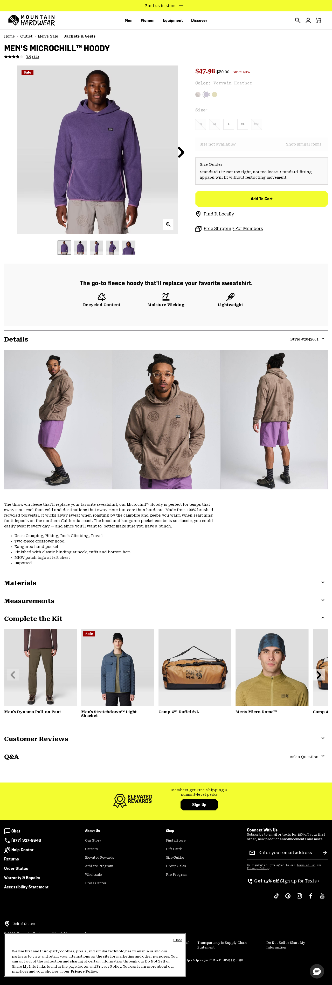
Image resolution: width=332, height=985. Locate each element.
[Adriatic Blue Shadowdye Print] (272, 667)
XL (243, 124)
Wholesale (93, 875)
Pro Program (176, 875)
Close (177, 940)
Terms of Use (306, 865)
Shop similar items (304, 144)
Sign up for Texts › (283, 881)
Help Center (22, 849)
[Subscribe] (325, 853)
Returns (11, 859)
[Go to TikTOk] (276, 898)
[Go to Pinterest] (288, 898)
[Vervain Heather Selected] (206, 94)
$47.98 (205, 71)
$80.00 (223, 71)
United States (23, 924)
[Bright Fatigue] (214, 94)
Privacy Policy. (84, 971)
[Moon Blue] (117, 667)
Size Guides (211, 164)
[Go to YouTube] (322, 898)
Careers (91, 849)
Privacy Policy (258, 868)
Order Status (16, 868)
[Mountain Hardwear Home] (31, 20)
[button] (181, 152)
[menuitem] (129, 20)
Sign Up (199, 804)
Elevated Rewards (99, 857)
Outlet (26, 36)
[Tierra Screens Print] (198, 94)
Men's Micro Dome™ (256, 712)
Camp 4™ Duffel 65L (178, 712)
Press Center (95, 883)
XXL (257, 124)
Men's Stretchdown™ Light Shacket (109, 714)
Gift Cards (174, 849)
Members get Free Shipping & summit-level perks (199, 792)
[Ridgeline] (40, 667)
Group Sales (176, 866)
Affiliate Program (99, 866)
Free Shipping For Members (233, 228)
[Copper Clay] (194, 667)
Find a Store (175, 840)
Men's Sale (48, 36)
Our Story (93, 840)
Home (9, 36)
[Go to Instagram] (299, 898)
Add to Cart (262, 198)
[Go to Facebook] (310, 898)
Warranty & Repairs (22, 877)
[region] (95, 955)
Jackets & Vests (79, 36)
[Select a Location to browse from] (7, 924)
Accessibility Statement (26, 887)
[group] (199, 792)
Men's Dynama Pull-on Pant (32, 712)
